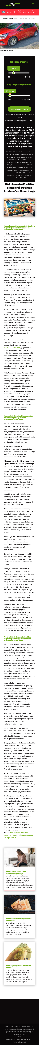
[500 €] (13, 72)
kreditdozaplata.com (12, 348)
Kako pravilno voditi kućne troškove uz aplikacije (16, 872)
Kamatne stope (10, 835)
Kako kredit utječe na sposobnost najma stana (19, 919)
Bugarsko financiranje (19, 832)
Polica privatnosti (19, 1042)
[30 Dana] (10, 95)
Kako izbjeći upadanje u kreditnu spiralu (18, 966)
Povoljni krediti (10, 838)
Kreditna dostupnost (25, 835)
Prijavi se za (19, 109)
